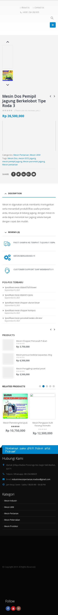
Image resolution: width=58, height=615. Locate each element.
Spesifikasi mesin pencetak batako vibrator (23, 318)
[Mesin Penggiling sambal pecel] (8, 372)
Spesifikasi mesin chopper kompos (20, 310)
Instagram (18, 611)
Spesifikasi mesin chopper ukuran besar (22, 302)
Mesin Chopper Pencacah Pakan (31, 341)
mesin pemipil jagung (12, 161)
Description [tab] (15, 193)
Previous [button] (8, 42)
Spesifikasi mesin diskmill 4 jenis (19, 295)
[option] (7, 75)
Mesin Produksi (11, 529)
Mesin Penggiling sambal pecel (30, 368)
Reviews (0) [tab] (14, 232)
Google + (28, 174)
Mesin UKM (35, 154)
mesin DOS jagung (27, 158)
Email (33, 174)
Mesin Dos (13, 158)
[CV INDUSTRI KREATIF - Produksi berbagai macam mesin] (10, 16)
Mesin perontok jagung (34, 161)
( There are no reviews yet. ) (27, 110)
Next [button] (8, 85)
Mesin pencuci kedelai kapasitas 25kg (34, 354)
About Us (25, 7)
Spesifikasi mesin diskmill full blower (21, 287)
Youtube (13, 611)
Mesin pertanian (10, 164)
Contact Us (39, 7)
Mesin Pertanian (21, 154)
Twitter (18, 174)
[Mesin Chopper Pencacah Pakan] (8, 345)
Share (5, 174)
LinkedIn (23, 174)
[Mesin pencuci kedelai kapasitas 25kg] (8, 359)
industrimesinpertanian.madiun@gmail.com (31, 482)
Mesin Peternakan (12, 522)
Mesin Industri (10, 503)
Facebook (13, 174)
